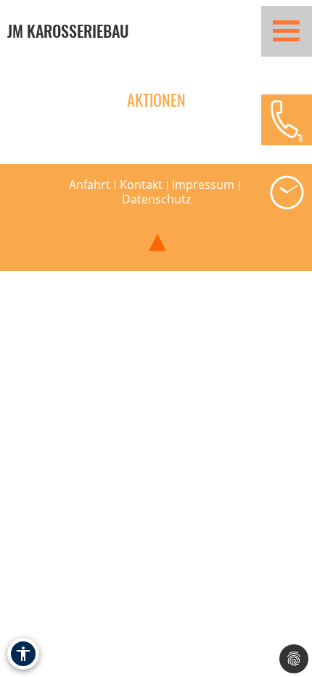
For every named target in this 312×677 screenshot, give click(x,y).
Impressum (203, 184)
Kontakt (141, 184)
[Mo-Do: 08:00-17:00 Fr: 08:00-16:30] (286, 192)
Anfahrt (89, 184)
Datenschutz (156, 199)
